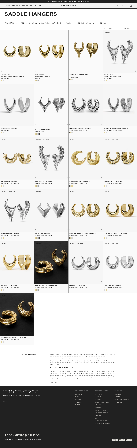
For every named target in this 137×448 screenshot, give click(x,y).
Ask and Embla (14, 439)
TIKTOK (77, 397)
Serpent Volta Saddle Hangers (46, 285)
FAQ (96, 418)
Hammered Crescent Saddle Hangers (82, 233)
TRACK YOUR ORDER (101, 421)
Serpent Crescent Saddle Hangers (13, 337)
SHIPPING (98, 399)
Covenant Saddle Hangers (78, 75)
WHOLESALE (118, 402)
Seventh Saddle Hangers (113, 76)
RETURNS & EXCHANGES (102, 402)
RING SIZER (98, 407)
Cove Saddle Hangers (77, 285)
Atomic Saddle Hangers (112, 285)
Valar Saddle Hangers (43, 233)
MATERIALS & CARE (100, 410)
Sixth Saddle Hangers (9, 181)
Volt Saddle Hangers (42, 129)
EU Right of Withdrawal (103, 423)
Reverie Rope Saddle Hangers (80, 128)
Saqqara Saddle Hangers (113, 181)
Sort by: (102, 29)
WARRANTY (98, 397)
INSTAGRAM (78, 394)
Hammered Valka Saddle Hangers (116, 128)
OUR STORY (118, 394)
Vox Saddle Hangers (42, 76)
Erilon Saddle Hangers (43, 181)
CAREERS (117, 397)
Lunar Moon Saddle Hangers (79, 181)
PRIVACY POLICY (100, 415)
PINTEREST (78, 399)
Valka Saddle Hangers (9, 128)
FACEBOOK (78, 402)
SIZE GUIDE (98, 405)
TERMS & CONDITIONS (101, 413)
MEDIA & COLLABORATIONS (122, 399)
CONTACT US (99, 394)
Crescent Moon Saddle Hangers (12, 76)
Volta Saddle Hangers (9, 285)
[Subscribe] (34, 401)
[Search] (118, 6)
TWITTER (77, 405)
